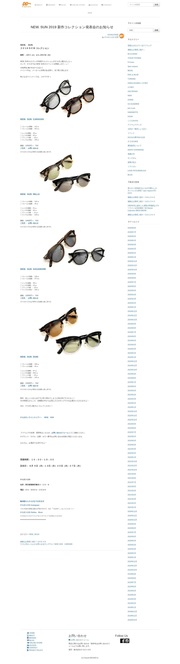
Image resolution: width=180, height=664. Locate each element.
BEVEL (130, 71)
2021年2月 (132, 503)
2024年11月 (132, 315)
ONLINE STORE (78, 5)
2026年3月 (132, 249)
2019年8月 (132, 578)
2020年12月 (132, 511)
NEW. (31, 534)
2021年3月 (132, 499)
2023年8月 (132, 378)
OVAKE (130, 100)
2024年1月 (132, 357)
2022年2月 (132, 453)
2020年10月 (132, 520)
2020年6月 (132, 536)
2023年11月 (132, 365)
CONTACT (107, 5)
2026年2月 (132, 253)
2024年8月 (132, 328)
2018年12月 (132, 611)
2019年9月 (132, 574)
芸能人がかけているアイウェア (140, 45)
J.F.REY (131, 87)
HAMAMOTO (133, 112)
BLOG (63, 5)
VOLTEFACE (133, 91)
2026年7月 (132, 232)
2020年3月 (132, 549)
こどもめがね (133, 121)
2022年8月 (132, 428)
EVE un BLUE (133, 75)
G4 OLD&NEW (133, 104)
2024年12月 (132, 311)
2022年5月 (132, 441)
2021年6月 (132, 486)
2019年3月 (132, 599)
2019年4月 (132, 595)
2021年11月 (132, 466)
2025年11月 (132, 265)
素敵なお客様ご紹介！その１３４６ (141, 197)
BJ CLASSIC (132, 54)
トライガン (132, 166)
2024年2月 (132, 353)
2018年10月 (132, 620)
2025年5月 (132, 290)
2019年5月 (132, 591)
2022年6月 (132, 436)
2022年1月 (132, 457)
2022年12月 (132, 411)
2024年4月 (132, 345)
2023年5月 (132, 390)
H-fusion (131, 62)
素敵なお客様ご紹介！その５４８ (33, 542)
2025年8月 (132, 278)
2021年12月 (132, 461)
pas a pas (131, 108)
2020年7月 (132, 532)
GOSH (130, 116)
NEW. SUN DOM (29, 357)
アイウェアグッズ (134, 125)
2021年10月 (132, 470)
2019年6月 (132, 586)
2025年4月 (132, 295)
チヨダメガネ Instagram (29, 505)
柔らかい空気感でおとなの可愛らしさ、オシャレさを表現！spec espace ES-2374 (143, 190)
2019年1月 (132, 607)
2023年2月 (132, 403)
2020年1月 (132, 557)
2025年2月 (132, 303)
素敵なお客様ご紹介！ (136, 50)
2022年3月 (132, 449)
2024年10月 (132, 320)
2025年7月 (132, 282)
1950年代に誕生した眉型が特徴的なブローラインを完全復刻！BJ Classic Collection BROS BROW (143, 208)
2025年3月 (132, 299)
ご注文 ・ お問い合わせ (29, 148)
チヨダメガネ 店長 (111, 37)
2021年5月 (132, 491)
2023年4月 (132, 395)
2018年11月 (132, 616)
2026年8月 (132, 228)
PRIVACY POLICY (35, 650)
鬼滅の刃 (131, 154)
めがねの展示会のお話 (136, 137)
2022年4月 (132, 445)
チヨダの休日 (133, 141)
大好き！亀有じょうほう (137, 129)
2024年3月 (132, 349)
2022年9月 (132, 424)
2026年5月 (132, 240)
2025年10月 (132, 270)
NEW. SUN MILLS (30, 194)
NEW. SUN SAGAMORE (33, 269)
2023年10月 (132, 370)
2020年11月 (132, 516)
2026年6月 (132, 236)
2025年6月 (132, 286)
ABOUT (39, 5)
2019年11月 (132, 566)
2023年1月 (132, 407)
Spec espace (133, 66)
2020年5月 (132, 541)
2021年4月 (132, 495)
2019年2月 (132, 603)
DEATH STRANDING (136, 150)
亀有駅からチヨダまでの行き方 (32, 501)
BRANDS (51, 5)
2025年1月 (132, 307)
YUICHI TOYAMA (134, 58)
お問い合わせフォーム (60, 433)
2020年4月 (132, 545)
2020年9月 (132, 524)
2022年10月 (132, 420)
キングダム (132, 158)
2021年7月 (132, 482)
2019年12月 (132, 561)
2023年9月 (132, 374)
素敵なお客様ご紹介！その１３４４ (141, 215)
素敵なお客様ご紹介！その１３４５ (141, 201)
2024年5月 (132, 340)
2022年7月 (132, 432)
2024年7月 (132, 332)
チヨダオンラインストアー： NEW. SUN (37, 417)
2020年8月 (132, 528)
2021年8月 (132, 478)
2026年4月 (132, 245)
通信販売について (134, 146)
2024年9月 (132, 324)
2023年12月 (132, 361)
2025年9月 (132, 274)
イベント (131, 133)
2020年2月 (132, 553)
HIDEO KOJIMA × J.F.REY (138, 83)
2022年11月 (132, 416)
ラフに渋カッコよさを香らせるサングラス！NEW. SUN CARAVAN (46, 544)
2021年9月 (132, 474)
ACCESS (94, 5)
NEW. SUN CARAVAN (32, 119)
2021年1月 (132, 507)
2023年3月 (132, 399)
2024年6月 (132, 336)
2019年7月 (132, 582)
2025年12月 (132, 261)
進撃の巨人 (132, 162)
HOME (32, 633)
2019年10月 (132, 570)
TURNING (132, 79)
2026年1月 (132, 257)
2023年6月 (132, 386)
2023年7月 (132, 382)
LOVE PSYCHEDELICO (137, 171)
